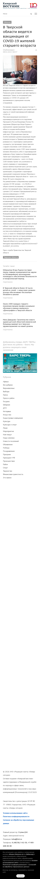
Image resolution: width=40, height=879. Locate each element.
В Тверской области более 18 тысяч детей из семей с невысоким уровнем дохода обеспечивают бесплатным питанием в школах (19, 291)
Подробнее (8, 282)
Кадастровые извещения (13, 418)
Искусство (7, 414)
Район (5, 464)
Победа (6, 448)
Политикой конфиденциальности (15, 865)
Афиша (6, 381)
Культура (6, 421)
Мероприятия (8, 431)
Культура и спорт (10, 424)
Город (5, 395)
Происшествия (9, 461)
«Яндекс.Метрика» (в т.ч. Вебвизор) (21, 854)
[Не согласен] (35, 864)
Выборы (6, 391)
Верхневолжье (8, 388)
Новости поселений (11, 441)
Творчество (7, 471)
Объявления (8, 444)
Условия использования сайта (15, 813)
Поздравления (9, 451)
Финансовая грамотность (13, 474)
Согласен (20, 876)
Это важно (7, 477)
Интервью (7, 411)
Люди (5, 428)
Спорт (5, 467)
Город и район (8, 398)
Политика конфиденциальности (16, 816)
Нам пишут (7, 434)
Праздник (7, 454)
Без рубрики (8, 385)
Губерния (7, 22)
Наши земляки (8, 438)
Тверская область (11, 257)
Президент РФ (9, 458)
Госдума (6, 401)
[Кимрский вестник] (20, 5)
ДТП (5, 408)
